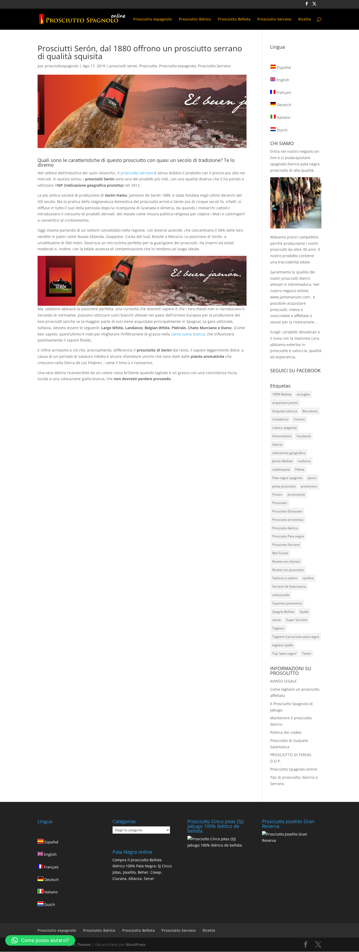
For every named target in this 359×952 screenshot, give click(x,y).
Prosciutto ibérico (195, 19)
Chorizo (299, 419)
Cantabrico (280, 419)
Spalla (304, 611)
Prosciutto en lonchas (288, 519)
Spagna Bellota (283, 611)
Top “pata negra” (284, 653)
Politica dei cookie (285, 732)
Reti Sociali (280, 553)
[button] (40, 940)
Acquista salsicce (284, 411)
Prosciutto (148, 65)
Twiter (306, 653)
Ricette (304, 19)
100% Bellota (281, 394)
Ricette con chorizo (286, 561)
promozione (296, 494)
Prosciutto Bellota (234, 19)
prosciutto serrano (137, 172)
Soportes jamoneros (287, 603)
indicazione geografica (288, 453)
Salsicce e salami (284, 578)
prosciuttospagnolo (62, 65)
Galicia (277, 444)
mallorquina (281, 469)
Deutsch (283, 104)
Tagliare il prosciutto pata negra (295, 636)
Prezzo (277, 494)
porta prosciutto (284, 486)
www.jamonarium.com (290, 296)
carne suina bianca (188, 334)
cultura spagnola (284, 427)
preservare (309, 486)
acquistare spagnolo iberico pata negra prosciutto (295, 164)
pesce (312, 478)
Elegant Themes (76, 944)
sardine (308, 578)
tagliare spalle (282, 645)
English (282, 79)
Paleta (299, 469)
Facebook (304, 436)
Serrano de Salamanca (289, 586)
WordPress (136, 944)
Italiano (283, 117)
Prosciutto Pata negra (288, 536)
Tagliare (278, 628)
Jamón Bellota (282, 461)
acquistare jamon (285, 402)
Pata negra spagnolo (287, 478)
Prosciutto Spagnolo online (293, 769)
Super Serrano (296, 620)
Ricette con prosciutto (288, 570)
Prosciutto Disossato (287, 511)
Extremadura (281, 436)
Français (283, 92)
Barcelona (309, 411)
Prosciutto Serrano (274, 19)
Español (283, 67)
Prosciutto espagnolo (152, 19)
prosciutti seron (123, 65)
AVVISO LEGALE (283, 681)
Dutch (282, 130)
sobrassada (280, 595)
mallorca (304, 461)
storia (276, 620)
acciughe (303, 394)
